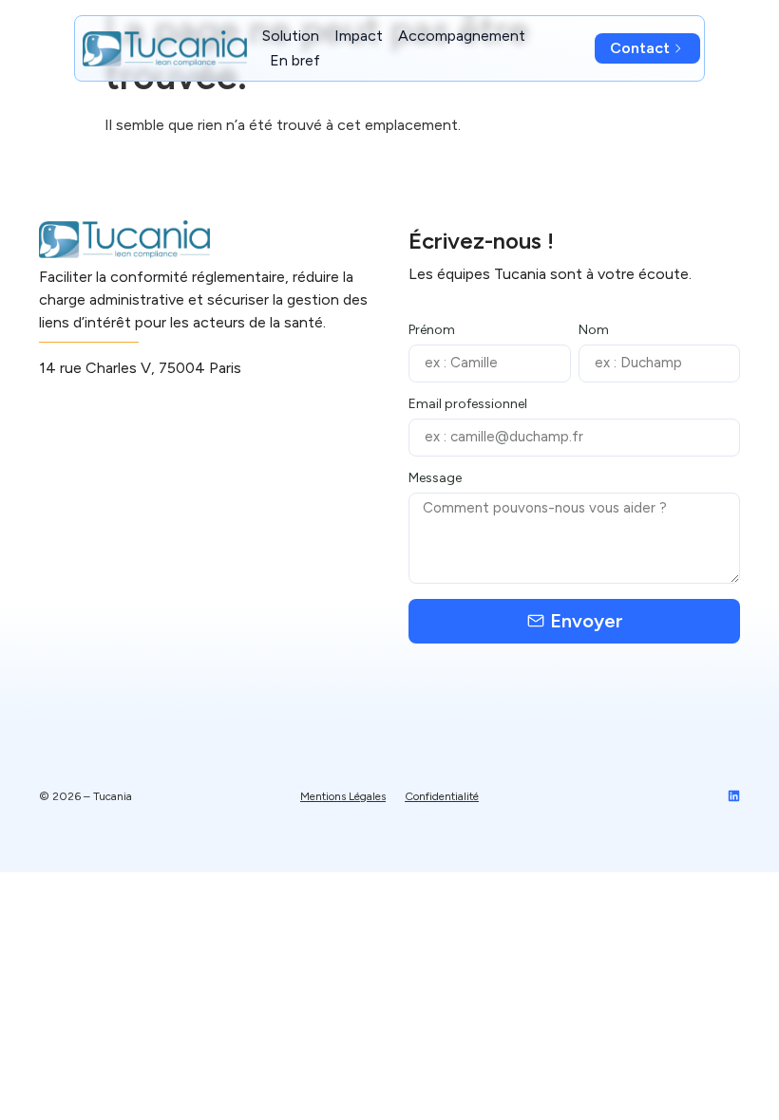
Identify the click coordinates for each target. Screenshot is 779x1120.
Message (435, 479)
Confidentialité (442, 796)
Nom (594, 331)
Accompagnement (461, 36)
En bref (295, 60)
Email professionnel (467, 405)
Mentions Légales (343, 796)
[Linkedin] (734, 796)
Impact (358, 36)
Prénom (431, 331)
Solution (290, 36)
